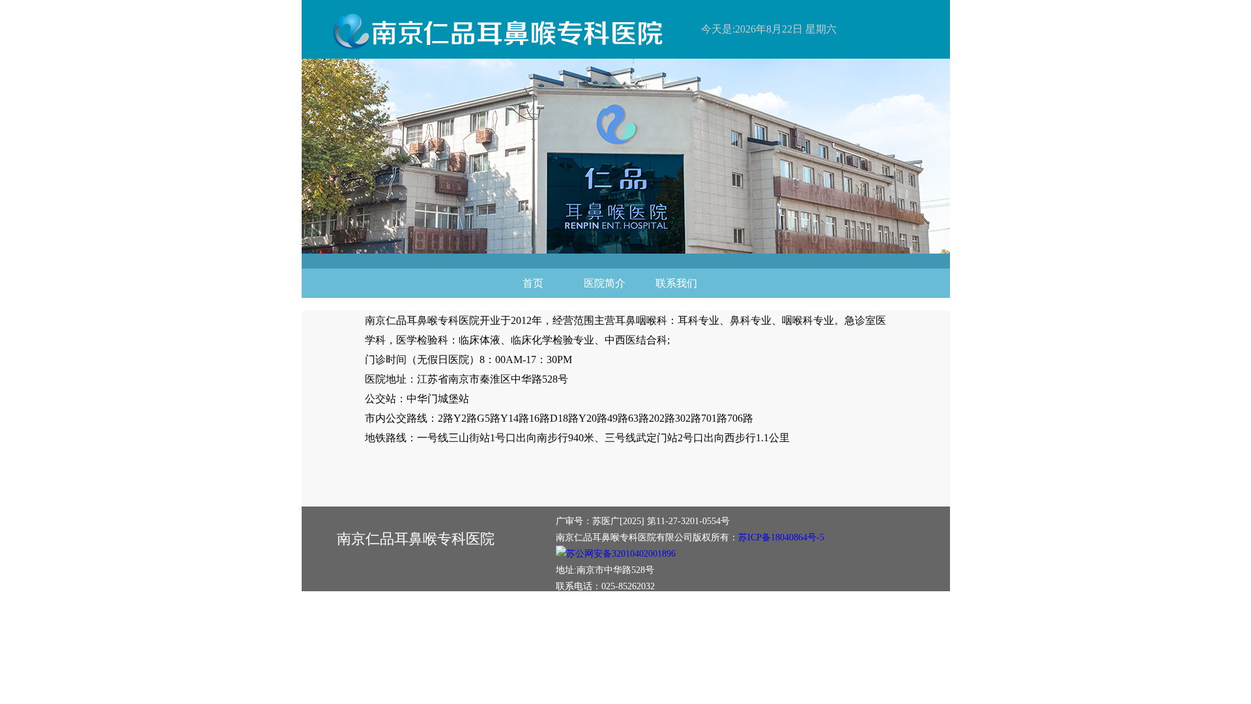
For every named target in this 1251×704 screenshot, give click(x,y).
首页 (533, 283)
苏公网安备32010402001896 (621, 554)
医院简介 (605, 283)
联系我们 (676, 283)
